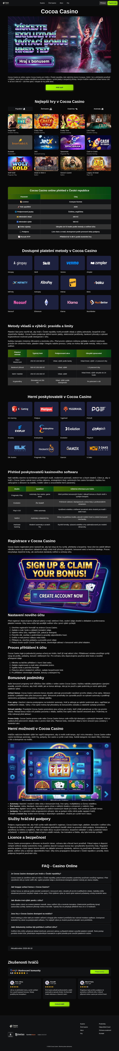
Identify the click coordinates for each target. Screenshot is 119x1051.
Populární (18, 109)
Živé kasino (45, 109)
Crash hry (71, 109)
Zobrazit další (59, 1004)
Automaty (97, 109)
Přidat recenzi (99, 972)
